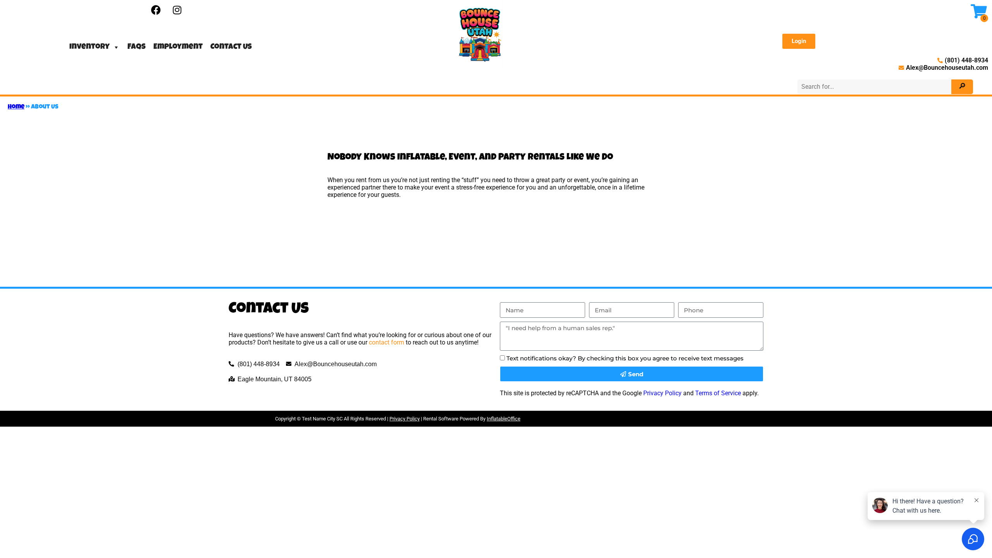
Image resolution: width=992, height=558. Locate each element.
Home (16, 107)
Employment (178, 47)
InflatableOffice (503, 419)
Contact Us (231, 47)
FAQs (136, 47)
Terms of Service (718, 393)
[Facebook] (155, 9)
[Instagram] (177, 9)
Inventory (89, 47)
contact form (386, 342)
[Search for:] (875, 86)
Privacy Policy (662, 393)
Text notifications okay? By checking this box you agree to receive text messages (625, 358)
